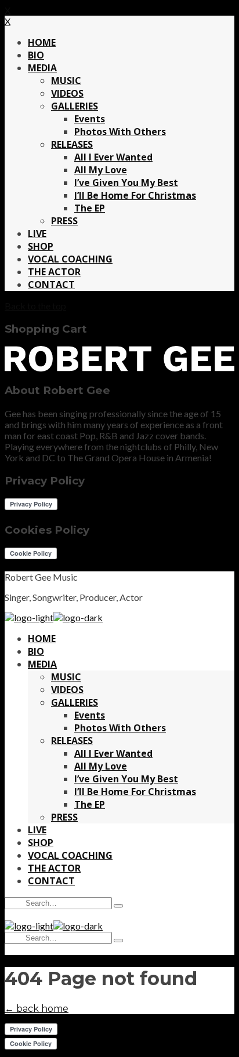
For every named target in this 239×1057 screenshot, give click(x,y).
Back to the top (35, 305)
